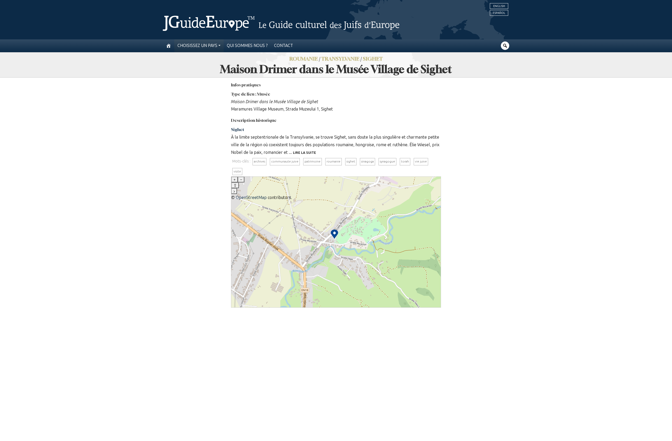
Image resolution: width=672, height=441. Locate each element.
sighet (350, 161)
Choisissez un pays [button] (197, 45)
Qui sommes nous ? (247, 45)
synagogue (387, 161)
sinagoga (367, 161)
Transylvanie (340, 59)
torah (405, 161)
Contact (283, 45)
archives (259, 161)
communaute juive (284, 161)
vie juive (421, 161)
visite (237, 171)
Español (499, 13)
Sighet (373, 59)
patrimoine (312, 161)
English (499, 6)
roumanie (333, 161)
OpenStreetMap (251, 197)
